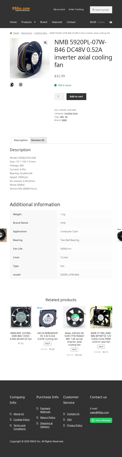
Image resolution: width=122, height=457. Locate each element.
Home (13, 22)
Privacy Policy (74, 425)
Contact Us (73, 414)
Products (26, 22)
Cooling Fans (40, 33)
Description (21, 140)
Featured (57, 22)
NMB (64, 120)
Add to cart (76, 96)
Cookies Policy (22, 419)
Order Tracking (76, 9)
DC (66, 116)
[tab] (20, 140)
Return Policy (47, 417)
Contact (71, 22)
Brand (43, 22)
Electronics (26, 33)
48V (62, 116)
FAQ (69, 419)
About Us (19, 414)
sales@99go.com (99, 412)
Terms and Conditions (20, 427)
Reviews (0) (37, 140)
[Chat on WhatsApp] (101, 420)
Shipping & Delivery (46, 425)
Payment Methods (45, 410)
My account (59, 9)
